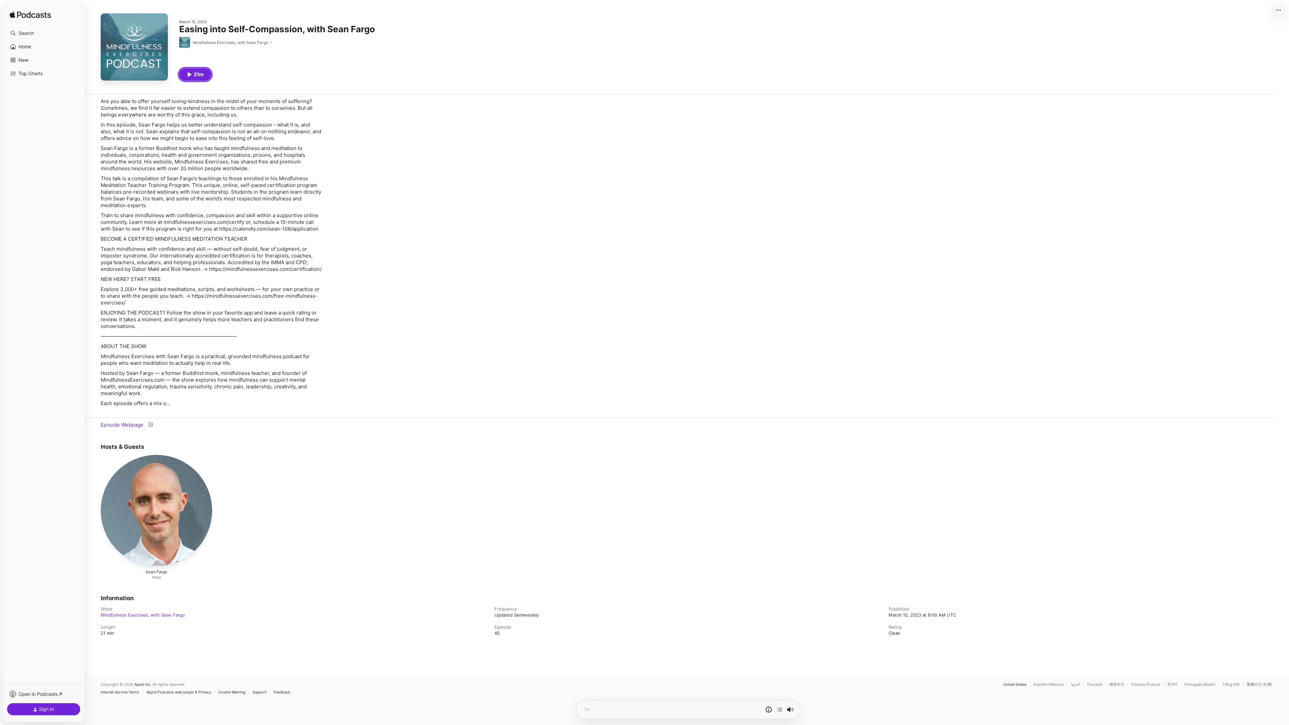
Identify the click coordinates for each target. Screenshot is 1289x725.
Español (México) (1049, 684)
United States (1015, 684)
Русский (1094, 684)
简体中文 (1116, 684)
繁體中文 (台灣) (1259, 684)
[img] (30, 15)
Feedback (282, 692)
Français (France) (1145, 684)
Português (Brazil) (1200, 684)
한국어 (1172, 684)
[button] (43, 33)
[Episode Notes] (769, 709)
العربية (1075, 684)
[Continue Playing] (780, 709)
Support (259, 692)
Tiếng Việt (1231, 684)
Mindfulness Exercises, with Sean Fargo (143, 615)
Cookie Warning (231, 692)
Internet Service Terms (120, 692)
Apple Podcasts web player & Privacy (178, 692)
